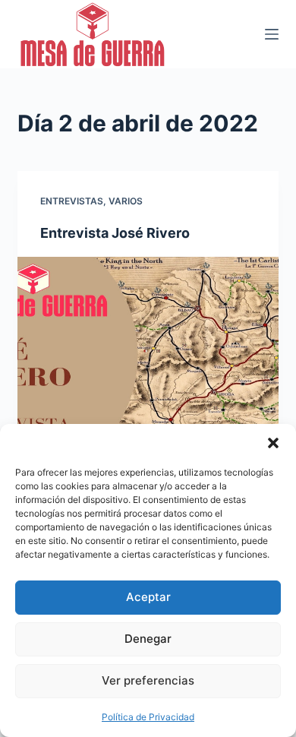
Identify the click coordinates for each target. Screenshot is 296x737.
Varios (126, 201)
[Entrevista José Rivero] (147, 354)
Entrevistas (71, 201)
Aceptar (148, 597)
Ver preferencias (148, 680)
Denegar (148, 638)
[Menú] (272, 34)
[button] (273, 443)
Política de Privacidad (148, 717)
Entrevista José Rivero (115, 233)
